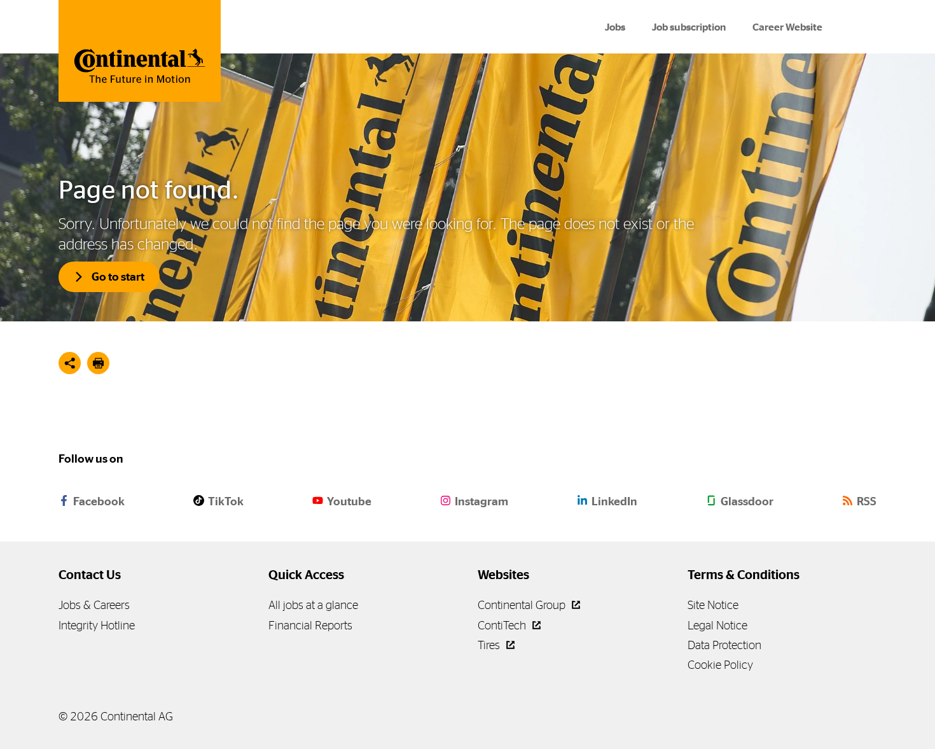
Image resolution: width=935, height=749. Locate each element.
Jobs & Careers (94, 605)
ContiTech (503, 625)
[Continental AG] (140, 51)
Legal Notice (717, 625)
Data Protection (724, 645)
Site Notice (713, 605)
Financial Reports (310, 625)
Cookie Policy (720, 665)
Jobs (615, 27)
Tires (490, 645)
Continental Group (523, 605)
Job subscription (689, 27)
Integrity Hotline (97, 625)
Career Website (787, 27)
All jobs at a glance (313, 605)
